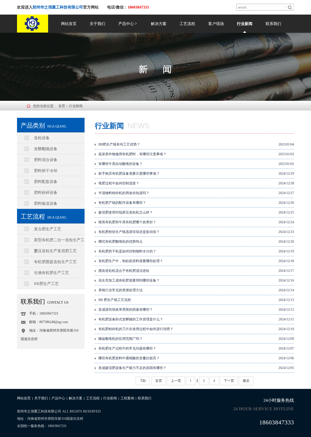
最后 (246, 381)
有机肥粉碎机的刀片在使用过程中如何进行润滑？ (196, 329)
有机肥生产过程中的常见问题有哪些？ (196, 348)
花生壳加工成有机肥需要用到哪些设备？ (196, 280)
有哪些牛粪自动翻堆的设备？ (196, 164)
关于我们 (97, 24)
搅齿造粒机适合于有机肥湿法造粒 (196, 271)
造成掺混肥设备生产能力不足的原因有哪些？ (196, 368)
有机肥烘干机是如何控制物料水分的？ (196, 251)
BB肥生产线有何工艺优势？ (196, 144)
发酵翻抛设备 (45, 149)
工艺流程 (187, 24)
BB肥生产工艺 (46, 284)
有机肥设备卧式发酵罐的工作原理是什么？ (196, 319)
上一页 (176, 381)
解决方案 (158, 24)
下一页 (229, 381)
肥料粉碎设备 (45, 192)
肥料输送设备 (45, 203)
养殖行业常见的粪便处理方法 (196, 290)
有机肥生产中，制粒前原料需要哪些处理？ (196, 261)
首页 (61, 106)
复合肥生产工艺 (47, 229)
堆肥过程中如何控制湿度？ (196, 183)
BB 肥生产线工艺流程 (196, 300)
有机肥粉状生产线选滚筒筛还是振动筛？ (196, 232)
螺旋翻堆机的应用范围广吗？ (196, 339)
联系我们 (273, 24)
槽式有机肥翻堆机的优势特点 (196, 241)
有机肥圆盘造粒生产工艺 (55, 262)
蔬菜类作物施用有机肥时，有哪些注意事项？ (196, 154)
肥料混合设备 (45, 160)
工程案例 (127, 398)
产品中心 (126, 24)
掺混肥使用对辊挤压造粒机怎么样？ (196, 212)
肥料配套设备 (45, 182)
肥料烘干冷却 (45, 171)
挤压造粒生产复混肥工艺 (55, 251)
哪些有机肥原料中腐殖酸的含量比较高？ (196, 358)
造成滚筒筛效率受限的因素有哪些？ (196, 309)
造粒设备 (42, 138)
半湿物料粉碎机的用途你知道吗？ (196, 193)
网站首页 (69, 24)
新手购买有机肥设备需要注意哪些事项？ (196, 173)
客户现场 (216, 24)
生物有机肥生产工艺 (51, 273)
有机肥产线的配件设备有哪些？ (196, 203)
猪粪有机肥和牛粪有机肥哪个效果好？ (196, 222)
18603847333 (276, 422)
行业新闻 (244, 24)
